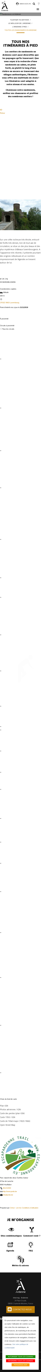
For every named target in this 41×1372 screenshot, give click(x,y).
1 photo (6, 232)
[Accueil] (4, 6)
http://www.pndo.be (10, 1191)
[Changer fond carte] (2, 1095)
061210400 (7, 1188)
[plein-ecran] (2, 315)
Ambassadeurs (25, 4)
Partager (32, 270)
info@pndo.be (8, 1195)
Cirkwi (12, 1208)
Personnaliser (20, 1365)
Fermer (3, 1204)
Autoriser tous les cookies (20, 1357)
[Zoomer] (2, 1129)
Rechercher (34, 4)
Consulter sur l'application (14, 270)
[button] (20, 1105)
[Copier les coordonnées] (2, 285)
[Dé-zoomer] (6, 1129)
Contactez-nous (22, 1309)
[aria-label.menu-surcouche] (5, 315)
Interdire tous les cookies (20, 1361)
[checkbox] (21, 359)
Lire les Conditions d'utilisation (27, 1208)
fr (39, 3)
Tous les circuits (8, 329)
